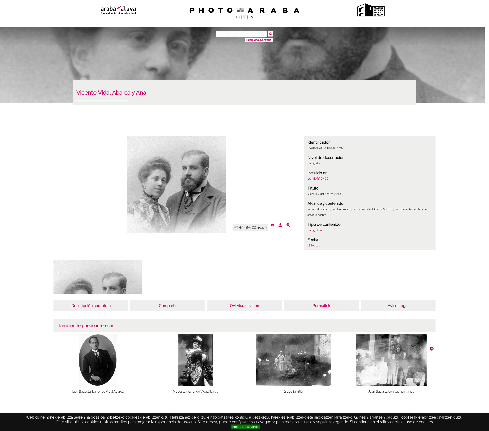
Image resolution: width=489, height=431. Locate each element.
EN (251, 17)
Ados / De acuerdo (245, 427)
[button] (432, 349)
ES (244, 17)
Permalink (321, 305)
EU (238, 17)
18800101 (314, 245)
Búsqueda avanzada (258, 39)
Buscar (270, 34)
